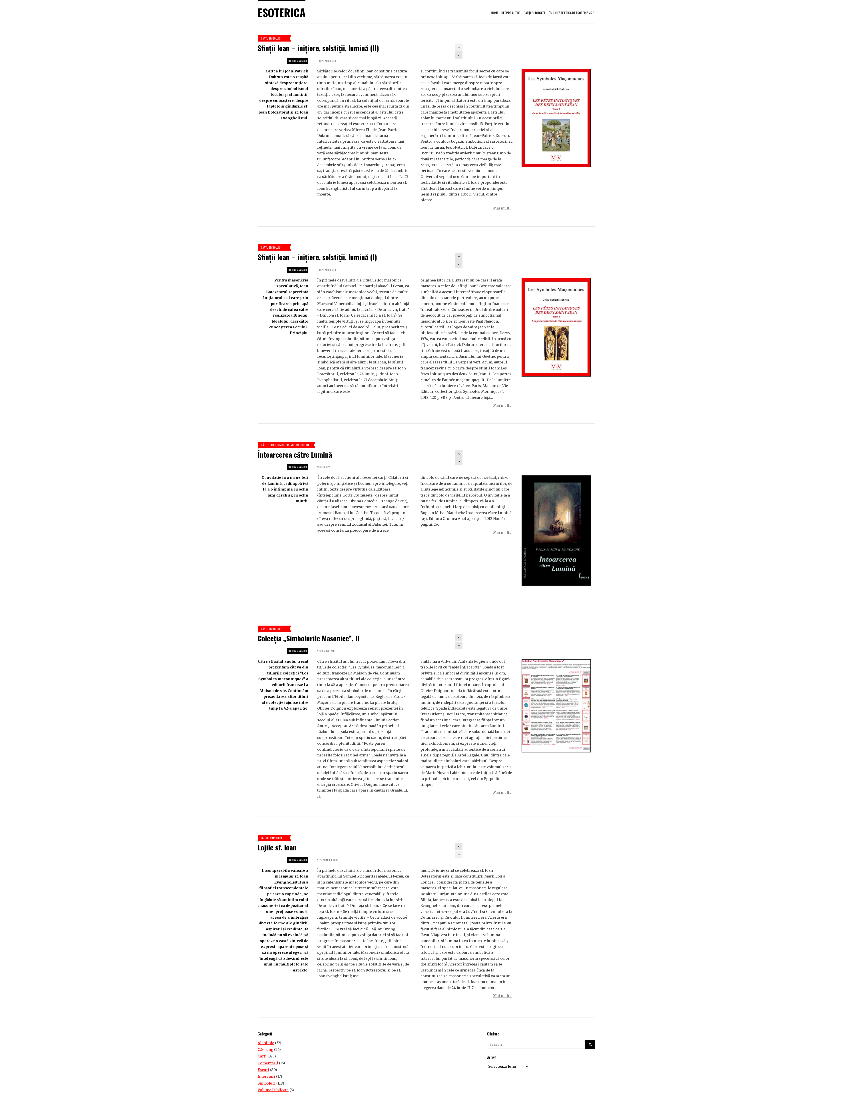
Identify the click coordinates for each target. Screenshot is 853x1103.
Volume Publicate (301, 445)
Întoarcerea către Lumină (295, 454)
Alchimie (266, 1043)
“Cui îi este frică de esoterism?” (571, 12)
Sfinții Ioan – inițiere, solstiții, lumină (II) (318, 48)
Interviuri (266, 1076)
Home (494, 12)
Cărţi (264, 38)
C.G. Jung (265, 1049)
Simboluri (275, 38)
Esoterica (281, 12)
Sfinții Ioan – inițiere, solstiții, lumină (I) (317, 257)
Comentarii (268, 1063)
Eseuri (272, 445)
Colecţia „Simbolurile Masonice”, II (308, 638)
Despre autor (510, 12)
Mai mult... (502, 208)
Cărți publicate (534, 12)
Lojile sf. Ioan (277, 847)
